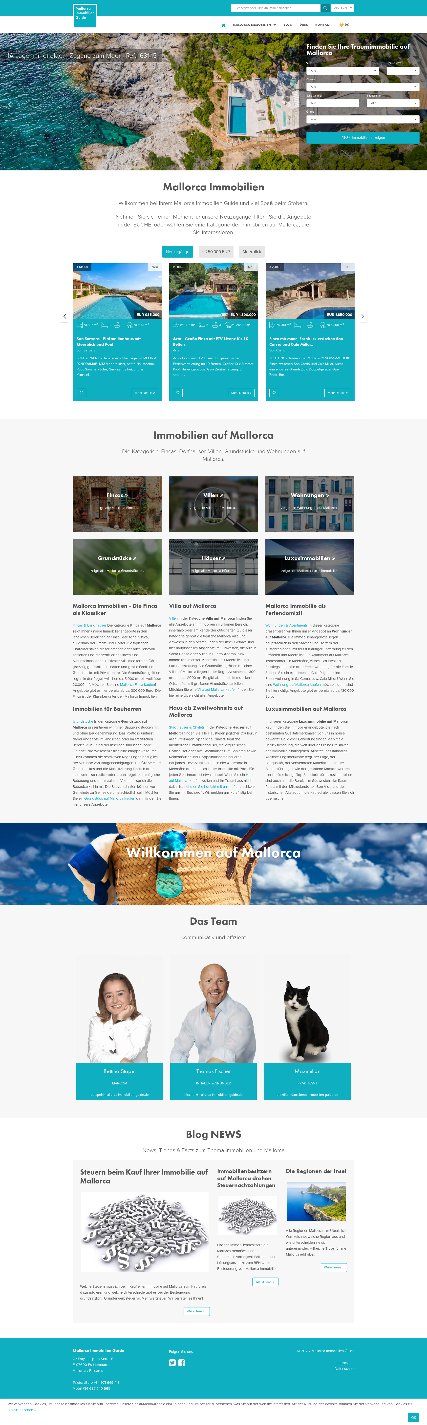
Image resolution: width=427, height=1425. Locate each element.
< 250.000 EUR (216, 251)
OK (413, 1417)
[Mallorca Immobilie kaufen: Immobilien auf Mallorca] (222, 24)
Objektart (311, 79)
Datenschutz (344, 1368)
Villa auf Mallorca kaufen (216, 689)
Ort (310, 63)
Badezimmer (374, 95)
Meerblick (252, 251)
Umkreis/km (394, 63)
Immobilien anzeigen (363, 138)
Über (304, 25)
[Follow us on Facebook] (181, 1363)
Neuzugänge (178, 251)
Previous (64, 316)
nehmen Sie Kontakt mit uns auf (209, 786)
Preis (311, 111)
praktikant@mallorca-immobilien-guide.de (307, 1095)
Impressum (345, 1363)
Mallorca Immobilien (252, 25)
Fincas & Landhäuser (90, 625)
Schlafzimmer (314, 95)
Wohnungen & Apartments (286, 625)
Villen (173, 618)
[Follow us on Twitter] (172, 1363)
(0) (346, 25)
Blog (288, 25)
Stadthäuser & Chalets (187, 727)
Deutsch (341, 7)
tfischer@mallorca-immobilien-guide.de (213, 1095)
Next (362, 316)
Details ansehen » (22, 1410)
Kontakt (323, 25)
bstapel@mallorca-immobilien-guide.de (120, 1095)
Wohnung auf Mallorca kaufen (297, 684)
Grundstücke (83, 721)
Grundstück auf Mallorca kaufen (109, 798)
